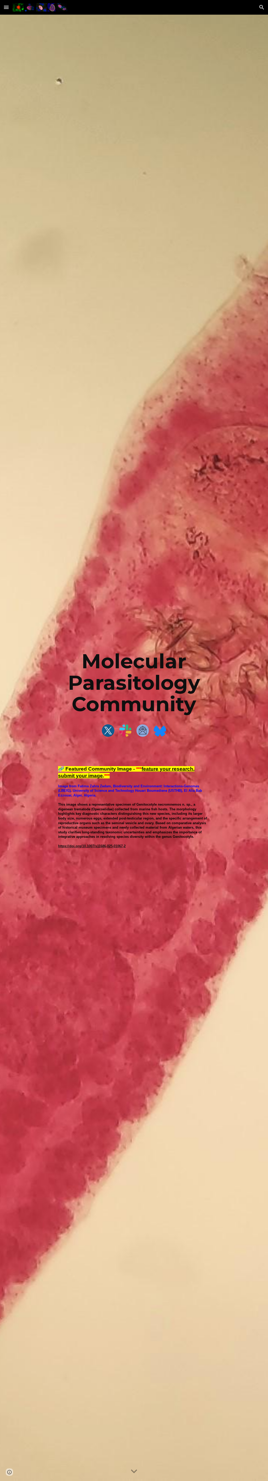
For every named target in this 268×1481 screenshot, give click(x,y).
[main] (134, 682)
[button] (6, 7)
